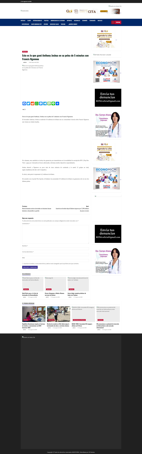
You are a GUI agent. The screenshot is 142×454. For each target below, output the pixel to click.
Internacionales (37, 20)
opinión (46, 24)
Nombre (25, 246)
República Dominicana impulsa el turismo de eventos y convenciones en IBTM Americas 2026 (33, 326)
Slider (29, 20)
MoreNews (83, 452)
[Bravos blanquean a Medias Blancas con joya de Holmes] (55, 284)
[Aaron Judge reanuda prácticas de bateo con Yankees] (78, 284)
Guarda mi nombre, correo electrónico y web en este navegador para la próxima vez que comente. (51, 263)
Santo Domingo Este (36, 24)
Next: (72, 208)
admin (25, 62)
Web (23, 258)
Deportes (69, 20)
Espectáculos (25, 24)
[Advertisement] (55, 38)
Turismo (63, 24)
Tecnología (92, 20)
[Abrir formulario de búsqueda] (109, 22)
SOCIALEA (100, 20)
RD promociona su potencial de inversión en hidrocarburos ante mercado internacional (108, 326)
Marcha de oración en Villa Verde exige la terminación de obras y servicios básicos (58, 325)
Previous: (36, 208)
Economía (84, 20)
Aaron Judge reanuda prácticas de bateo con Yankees (77, 294)
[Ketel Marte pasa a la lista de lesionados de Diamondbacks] (32, 284)
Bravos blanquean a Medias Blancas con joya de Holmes (54, 294)
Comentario (26, 223)
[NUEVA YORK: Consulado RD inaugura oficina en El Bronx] (83, 314)
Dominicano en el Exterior (58, 20)
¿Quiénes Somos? (73, 24)
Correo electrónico (28, 252)
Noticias (23, 20)
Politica (46, 20)
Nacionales (77, 20)
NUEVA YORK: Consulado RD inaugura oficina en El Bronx (82, 325)
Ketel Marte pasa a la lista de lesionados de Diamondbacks (30, 294)
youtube (118, 22)
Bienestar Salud (54, 24)
